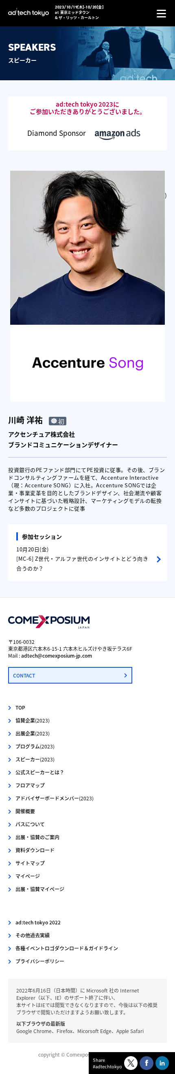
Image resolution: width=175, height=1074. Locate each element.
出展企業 (32, 733)
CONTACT (24, 675)
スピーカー (35, 759)
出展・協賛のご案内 (37, 837)
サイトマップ (30, 863)
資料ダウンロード (35, 850)
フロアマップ (30, 785)
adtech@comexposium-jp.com (56, 655)
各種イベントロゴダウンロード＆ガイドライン (66, 948)
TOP (20, 707)
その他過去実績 (32, 935)
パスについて (30, 824)
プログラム (35, 746)
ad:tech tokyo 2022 (38, 922)
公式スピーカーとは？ (39, 772)
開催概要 (25, 811)
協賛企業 (32, 720)
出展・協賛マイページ (39, 888)
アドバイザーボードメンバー (54, 798)
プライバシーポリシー (39, 961)
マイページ (27, 875)
